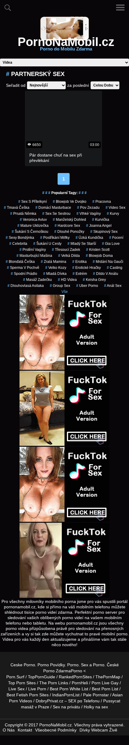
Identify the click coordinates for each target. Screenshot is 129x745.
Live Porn (37, 688)
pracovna (101, 201)
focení (116, 238)
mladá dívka (55, 274)
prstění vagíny (33, 250)
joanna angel (99, 226)
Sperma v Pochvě (23, 268)
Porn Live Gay (105, 682)
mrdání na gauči (108, 262)
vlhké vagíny (88, 213)
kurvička (100, 219)
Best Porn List (105, 688)
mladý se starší (82, 244)
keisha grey (94, 280)
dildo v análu (105, 274)
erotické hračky (86, 268)
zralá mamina (53, 262)
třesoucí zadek (66, 250)
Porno (73, 664)
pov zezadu (88, 207)
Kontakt (25, 730)
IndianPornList (66, 694)
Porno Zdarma (57, 670)
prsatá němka (23, 213)
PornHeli (80, 682)
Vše (65, 292)
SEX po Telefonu (84, 700)
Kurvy (113, 213)
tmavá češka (16, 207)
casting (114, 268)
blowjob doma (99, 256)
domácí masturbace (53, 207)
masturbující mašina (34, 256)
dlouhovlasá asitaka (26, 286)
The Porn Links (53, 682)
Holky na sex (96, 706)
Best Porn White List (69, 688)
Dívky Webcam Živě (98, 730)
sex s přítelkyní (32, 201)
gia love (111, 244)
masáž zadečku (37, 280)
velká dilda (69, 256)
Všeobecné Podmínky (55, 730)
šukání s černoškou (30, 232)
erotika (79, 262)
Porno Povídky (51, 664)
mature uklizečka (33, 226)
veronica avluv (33, 219)
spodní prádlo (24, 274)
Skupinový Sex (104, 232)
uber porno (87, 286)
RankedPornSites (75, 676)
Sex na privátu (66, 706)
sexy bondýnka (20, 238)
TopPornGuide (41, 676)
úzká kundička (89, 238)
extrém (80, 274)
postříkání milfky (55, 238)
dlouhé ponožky (69, 232)
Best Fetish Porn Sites (28, 694)
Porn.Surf (15, 676)
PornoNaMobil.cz (66, 45)
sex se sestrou (56, 213)
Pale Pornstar (96, 694)
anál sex (113, 286)
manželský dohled (69, 219)
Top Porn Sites (22, 682)
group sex (60, 286)
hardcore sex (67, 226)
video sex (115, 207)
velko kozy (55, 268)
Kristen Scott (98, 250)
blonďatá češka (20, 262)
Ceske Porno (22, 664)
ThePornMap (107, 676)
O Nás (9, 730)
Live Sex (16, 688)
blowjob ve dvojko (69, 201)
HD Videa (67, 280)
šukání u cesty (47, 244)
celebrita (18, 244)
